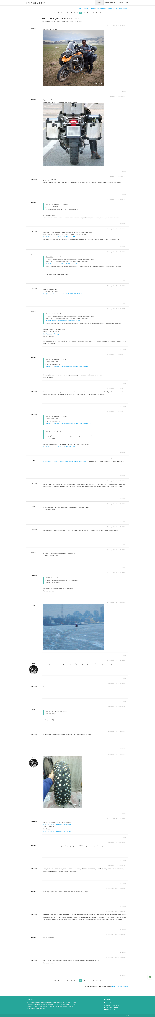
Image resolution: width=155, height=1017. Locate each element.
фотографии (123, 2)
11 (58, 13)
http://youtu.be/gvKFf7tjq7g (51, 334)
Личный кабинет (111, 1003)
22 (93, 13)
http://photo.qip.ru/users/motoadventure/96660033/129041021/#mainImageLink (65, 461)
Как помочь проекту (112, 1007)
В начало (92, 8)
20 (87, 13)
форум (99, 2)
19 (84, 13)
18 (80, 13)
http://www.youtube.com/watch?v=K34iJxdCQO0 (57, 824)
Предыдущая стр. (101, 8)
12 (61, 13)
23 (97, 13)
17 (77, 13)
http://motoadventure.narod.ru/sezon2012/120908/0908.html (60, 447)
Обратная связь (111, 1009)
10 (55, 13)
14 (67, 13)
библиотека (110, 2)
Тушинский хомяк (36, 3)
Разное (86, 8)
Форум (80, 8)
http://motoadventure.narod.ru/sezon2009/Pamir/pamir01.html (60, 237)
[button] (150, 977)
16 (74, 13)
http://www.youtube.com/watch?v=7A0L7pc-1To (57, 831)
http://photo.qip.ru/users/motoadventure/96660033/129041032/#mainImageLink (65, 294)
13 (64, 13)
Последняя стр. (123, 8)
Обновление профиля (112, 1005)
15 (71, 13)
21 (90, 13)
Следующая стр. (112, 8)
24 (100, 13)
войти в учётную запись (119, 986)
